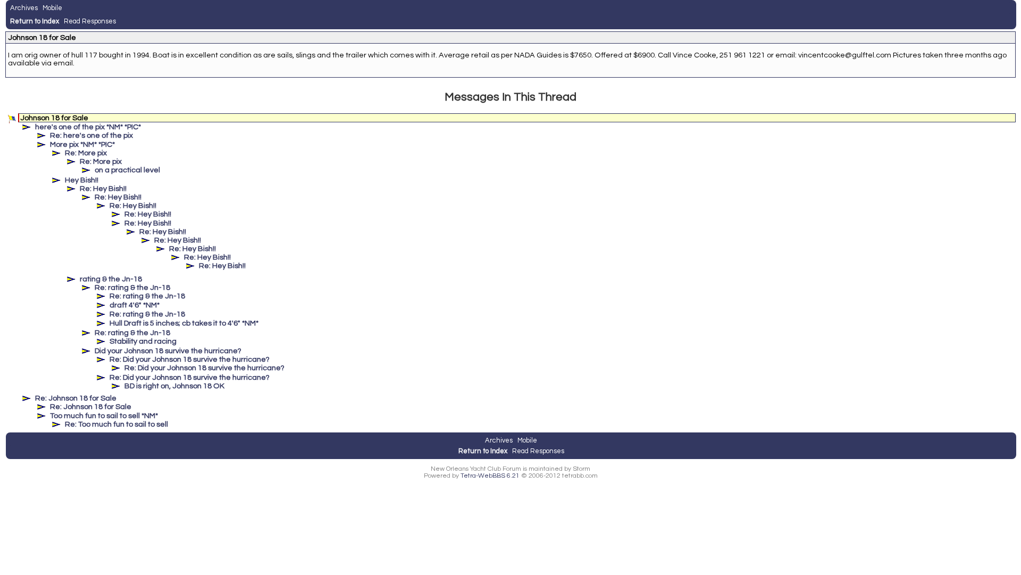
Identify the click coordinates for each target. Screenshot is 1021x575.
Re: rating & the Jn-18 (132, 287)
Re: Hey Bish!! (103, 189)
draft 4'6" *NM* (135, 305)
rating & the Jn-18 (111, 279)
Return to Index (34, 21)
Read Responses (90, 21)
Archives (24, 8)
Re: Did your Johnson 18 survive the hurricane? (190, 359)
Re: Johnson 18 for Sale (75, 398)
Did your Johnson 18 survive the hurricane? (168, 351)
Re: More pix (86, 153)
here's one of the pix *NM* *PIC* (88, 127)
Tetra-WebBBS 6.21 (490, 475)
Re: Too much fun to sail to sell (116, 424)
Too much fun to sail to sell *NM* (104, 416)
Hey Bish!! (81, 180)
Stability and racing (143, 341)
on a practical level (127, 170)
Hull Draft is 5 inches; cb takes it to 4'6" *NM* (184, 323)
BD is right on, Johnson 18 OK (174, 386)
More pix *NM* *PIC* (82, 144)
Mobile (52, 8)
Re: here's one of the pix (91, 135)
